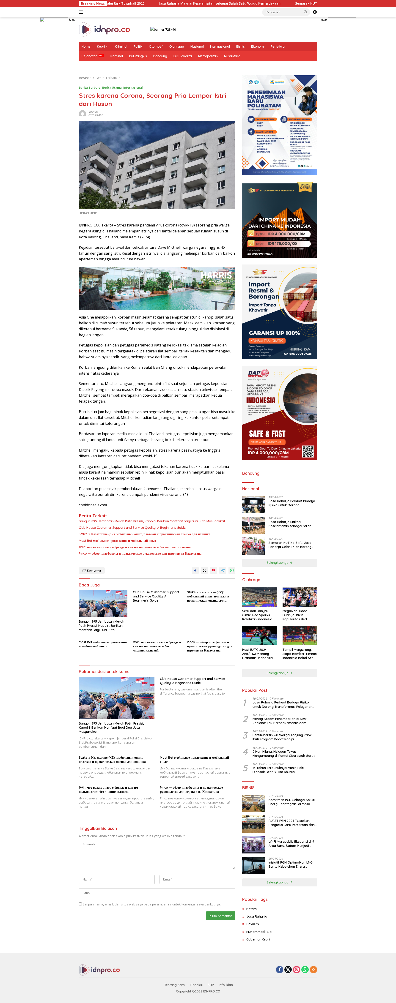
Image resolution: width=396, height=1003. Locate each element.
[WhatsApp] (305, 970)
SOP (211, 985)
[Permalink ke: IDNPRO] (82, 113)
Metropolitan (208, 56)
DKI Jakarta (182, 56)
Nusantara (232, 56)
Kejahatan (89, 56)
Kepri (101, 46)
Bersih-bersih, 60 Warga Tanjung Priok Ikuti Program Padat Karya (282, 737)
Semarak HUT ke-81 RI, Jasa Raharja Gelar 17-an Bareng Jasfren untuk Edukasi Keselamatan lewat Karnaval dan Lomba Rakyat (291, 545)
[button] (305, 12)
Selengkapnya (278, 563)
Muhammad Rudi (259, 932)
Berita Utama (112, 87)
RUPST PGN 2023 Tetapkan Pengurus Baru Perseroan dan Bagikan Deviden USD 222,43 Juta (292, 823)
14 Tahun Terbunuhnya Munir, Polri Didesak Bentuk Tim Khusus (278, 770)
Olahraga (176, 46)
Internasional (220, 46)
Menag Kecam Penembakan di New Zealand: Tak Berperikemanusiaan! (280, 721)
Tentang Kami (174, 985)
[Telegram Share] (222, 570)
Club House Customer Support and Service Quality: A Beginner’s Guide (132, 528)
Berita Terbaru (90, 87)
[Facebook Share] (195, 570)
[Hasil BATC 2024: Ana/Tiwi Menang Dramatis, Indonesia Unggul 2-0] (259, 635)
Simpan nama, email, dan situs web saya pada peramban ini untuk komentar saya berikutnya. (152, 904)
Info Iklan (226, 985)
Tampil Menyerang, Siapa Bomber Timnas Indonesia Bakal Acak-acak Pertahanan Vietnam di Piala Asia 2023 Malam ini (300, 654)
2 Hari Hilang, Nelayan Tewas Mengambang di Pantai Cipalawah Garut (284, 754)
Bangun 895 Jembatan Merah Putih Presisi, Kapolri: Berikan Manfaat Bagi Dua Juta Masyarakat (152, 521)
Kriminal (121, 46)
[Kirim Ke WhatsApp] (231, 570)
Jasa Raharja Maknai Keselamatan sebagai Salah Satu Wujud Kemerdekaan (161, 3)
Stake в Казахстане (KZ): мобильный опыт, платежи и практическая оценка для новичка (144, 534)
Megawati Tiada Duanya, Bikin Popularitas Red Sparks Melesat (295, 615)
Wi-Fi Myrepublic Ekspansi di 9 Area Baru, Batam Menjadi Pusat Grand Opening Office (291, 843)
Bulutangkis (138, 56)
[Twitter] (288, 970)
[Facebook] (279, 970)
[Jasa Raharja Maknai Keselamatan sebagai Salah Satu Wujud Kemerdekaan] (253, 525)
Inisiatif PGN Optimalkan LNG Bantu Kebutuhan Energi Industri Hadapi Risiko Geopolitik (291, 864)
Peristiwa (278, 46)
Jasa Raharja (256, 916)
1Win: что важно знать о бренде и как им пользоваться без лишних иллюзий (135, 547)
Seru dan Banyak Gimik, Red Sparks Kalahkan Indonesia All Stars (259, 615)
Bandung (160, 56)
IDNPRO (93, 112)
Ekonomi (257, 46)
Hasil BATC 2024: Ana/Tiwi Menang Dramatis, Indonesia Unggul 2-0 (257, 654)
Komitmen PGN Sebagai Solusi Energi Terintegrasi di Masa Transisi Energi (292, 802)
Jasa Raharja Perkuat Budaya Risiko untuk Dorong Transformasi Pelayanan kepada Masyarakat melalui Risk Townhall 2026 (292, 503)
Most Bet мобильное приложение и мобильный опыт (117, 541)
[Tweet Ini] (204, 570)
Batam (251, 909)
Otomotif (156, 46)
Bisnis (240, 46)
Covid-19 (252, 924)
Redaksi (196, 985)
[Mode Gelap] (315, 12)
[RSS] (313, 970)
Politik (138, 46)
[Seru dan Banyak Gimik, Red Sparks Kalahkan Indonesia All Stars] (259, 597)
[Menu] (82, 12)
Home (86, 46)
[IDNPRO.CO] (104, 29)
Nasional (197, 46)
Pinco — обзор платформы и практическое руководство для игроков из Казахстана (140, 553)
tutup (72, 19)
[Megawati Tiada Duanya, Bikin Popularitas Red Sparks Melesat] (300, 597)
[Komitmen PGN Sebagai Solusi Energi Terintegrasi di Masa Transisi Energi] (253, 803)
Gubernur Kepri (258, 939)
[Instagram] (296, 970)
